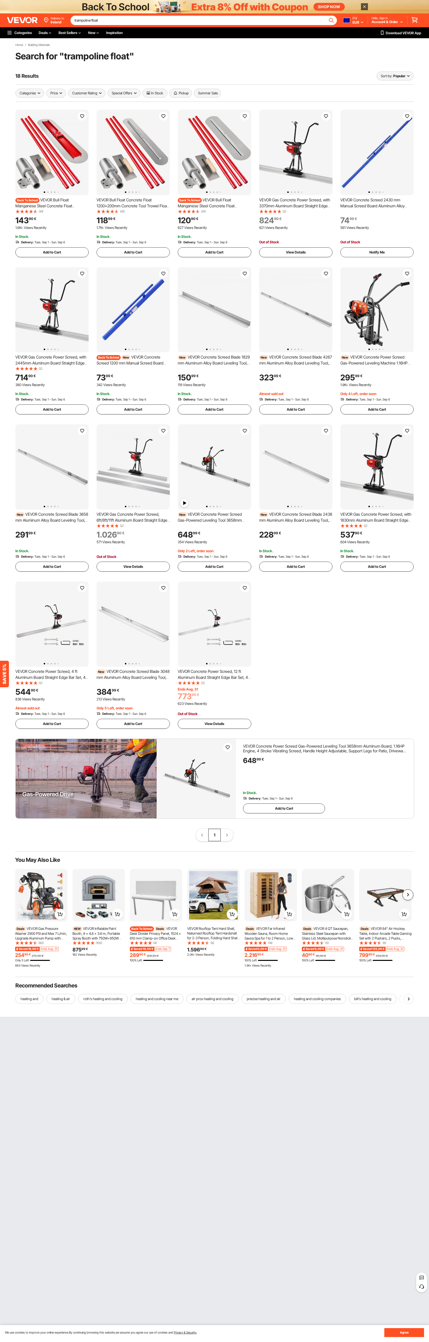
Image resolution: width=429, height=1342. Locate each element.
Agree (404, 1332)
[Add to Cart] (60, 914)
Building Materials (39, 45)
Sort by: (386, 76)
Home (19, 45)
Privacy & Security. (185, 1332)
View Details (296, 252)
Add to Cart (52, 252)
